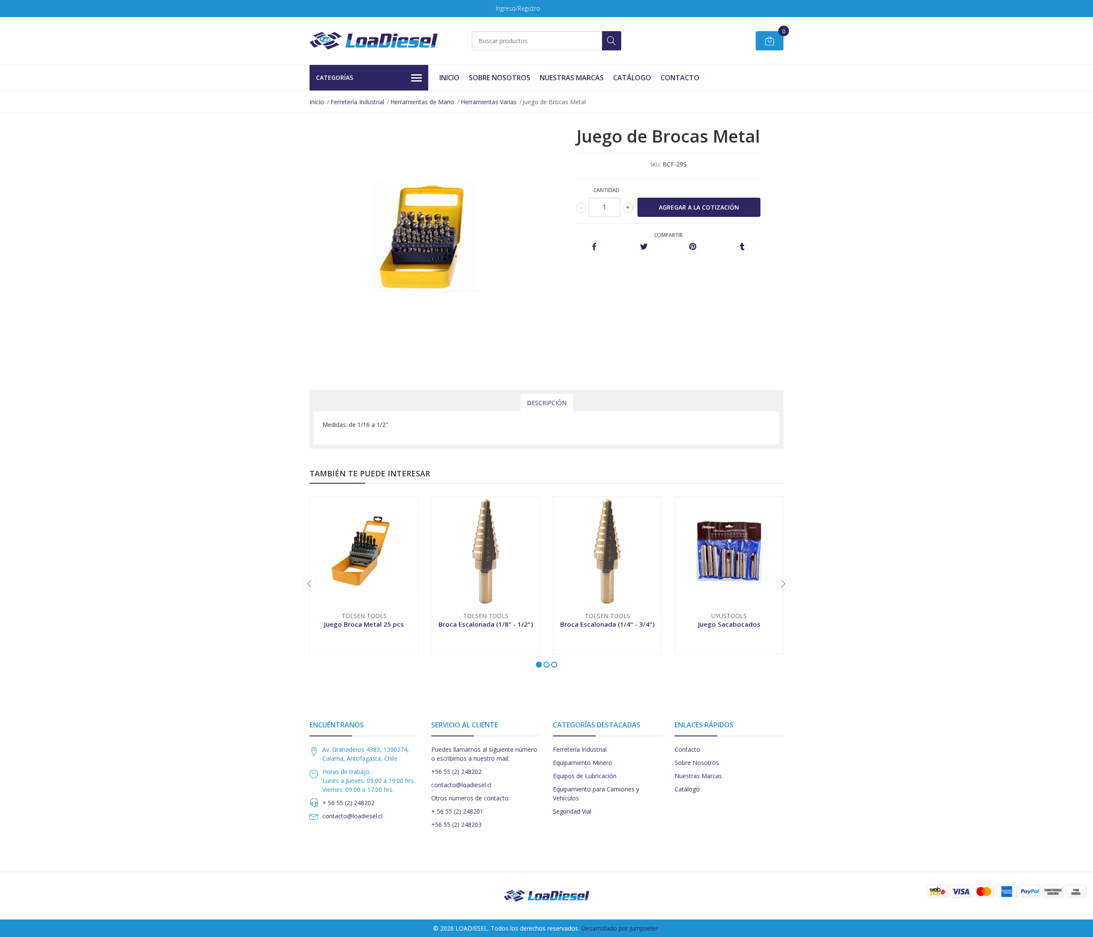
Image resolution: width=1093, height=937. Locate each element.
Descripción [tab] (547, 403)
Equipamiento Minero (582, 763)
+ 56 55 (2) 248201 (457, 811)
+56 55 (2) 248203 (456, 824)
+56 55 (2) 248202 (456, 772)
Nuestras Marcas (572, 77)
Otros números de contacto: (470, 798)
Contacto (679, 77)
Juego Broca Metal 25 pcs (364, 624)
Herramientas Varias (489, 102)
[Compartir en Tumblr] (742, 247)
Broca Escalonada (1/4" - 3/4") (607, 624)
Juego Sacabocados (729, 624)
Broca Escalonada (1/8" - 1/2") (485, 624)
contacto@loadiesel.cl (352, 816)
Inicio (449, 77)
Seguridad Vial (572, 811)
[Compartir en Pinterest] (692, 247)
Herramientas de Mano (422, 102)
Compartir (668, 235)
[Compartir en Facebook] (594, 247)
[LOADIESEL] (374, 41)
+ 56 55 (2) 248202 (348, 803)
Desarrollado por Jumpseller (619, 928)
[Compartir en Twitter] (643, 247)
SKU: (655, 164)
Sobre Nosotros (499, 77)
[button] (539, 665)
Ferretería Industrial (357, 102)
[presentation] (309, 583)
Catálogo (632, 77)
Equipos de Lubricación (585, 776)
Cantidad (606, 190)
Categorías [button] (334, 77)
